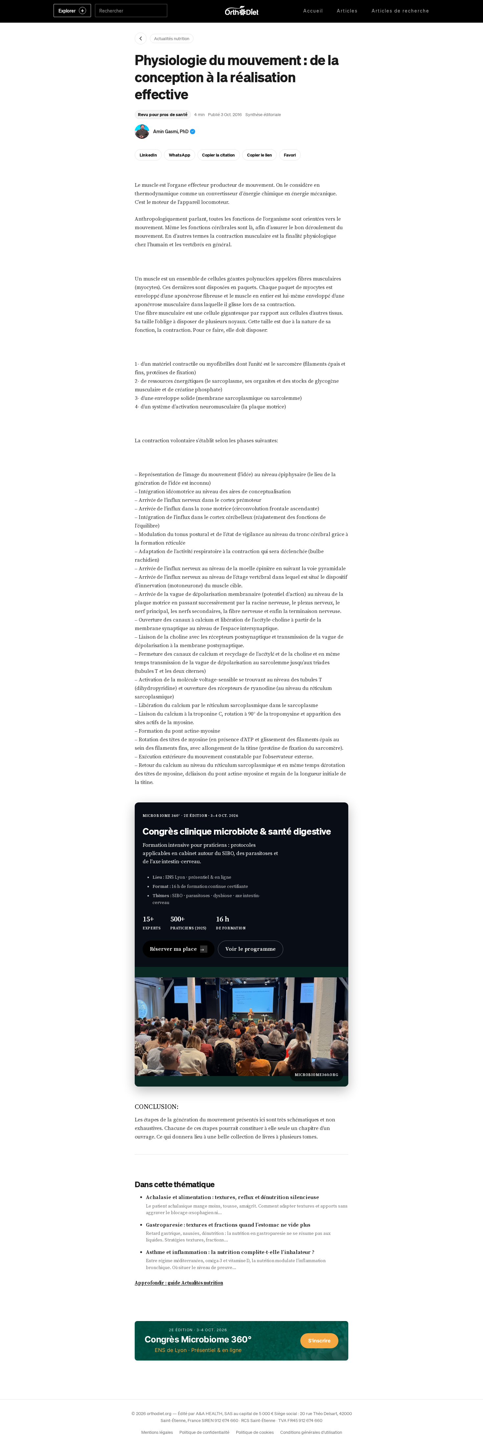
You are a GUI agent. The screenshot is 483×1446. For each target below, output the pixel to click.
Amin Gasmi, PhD (171, 131)
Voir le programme (250, 949)
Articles (347, 10)
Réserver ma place (177, 949)
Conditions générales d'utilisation (311, 1432)
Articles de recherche (400, 10)
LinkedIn (148, 155)
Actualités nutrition (171, 38)
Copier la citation (218, 155)
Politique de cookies (255, 1432)
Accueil (313, 10)
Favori (290, 155)
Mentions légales (157, 1432)
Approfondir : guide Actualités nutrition (179, 1283)
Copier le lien (259, 155)
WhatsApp (179, 155)
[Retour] (141, 38)
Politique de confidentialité (204, 1432)
